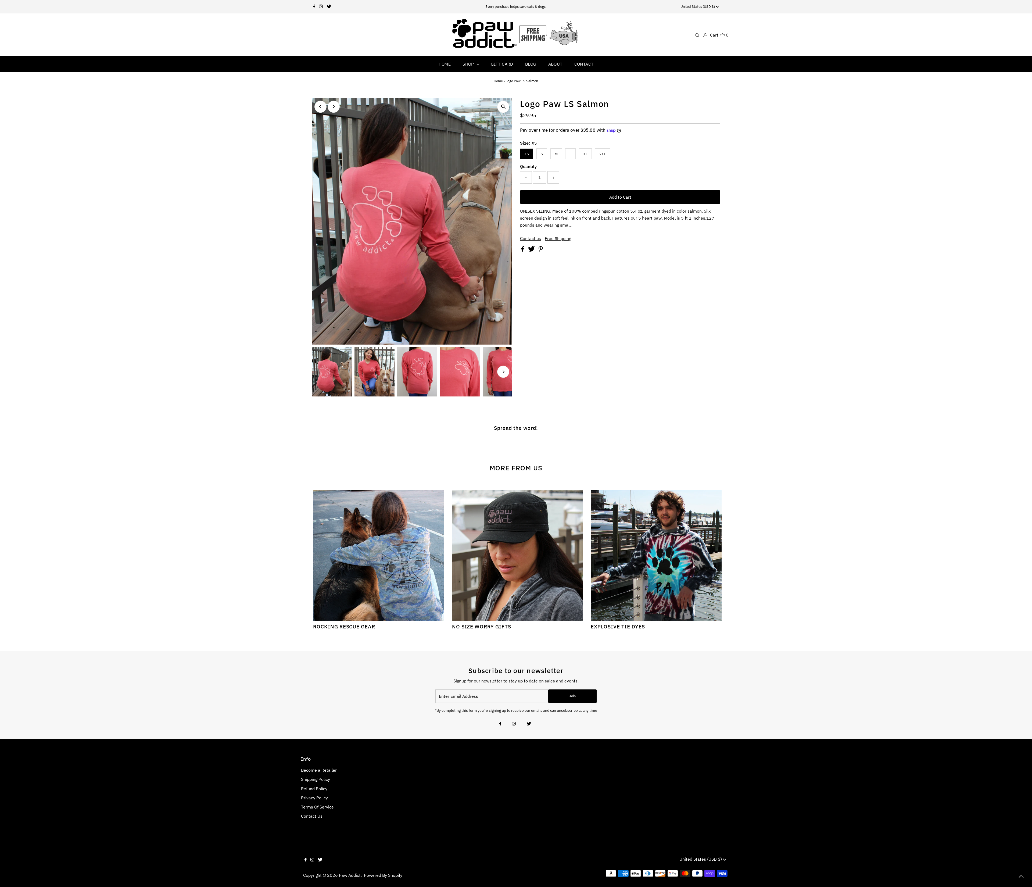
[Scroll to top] (1021, 876)
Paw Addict (350, 875)
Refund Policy (314, 788)
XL (585, 154)
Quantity (528, 166)
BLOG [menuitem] (530, 64)
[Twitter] (328, 6)
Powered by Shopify (383, 875)
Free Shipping (558, 238)
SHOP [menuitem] (469, 64)
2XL (602, 154)
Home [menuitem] (445, 64)
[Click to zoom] (503, 107)
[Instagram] (321, 6)
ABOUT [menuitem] (555, 64)
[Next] (334, 107)
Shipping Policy (315, 779)
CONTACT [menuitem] (584, 64)
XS (526, 154)
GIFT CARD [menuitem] (502, 64)
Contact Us (311, 816)
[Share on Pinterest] (541, 250)
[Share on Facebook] (523, 250)
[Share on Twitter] (532, 250)
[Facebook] (314, 6)
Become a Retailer (319, 770)
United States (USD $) (698, 6)
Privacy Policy (314, 797)
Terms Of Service (317, 807)
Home (498, 81)
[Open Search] (697, 34)
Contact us (530, 238)
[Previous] (320, 107)
